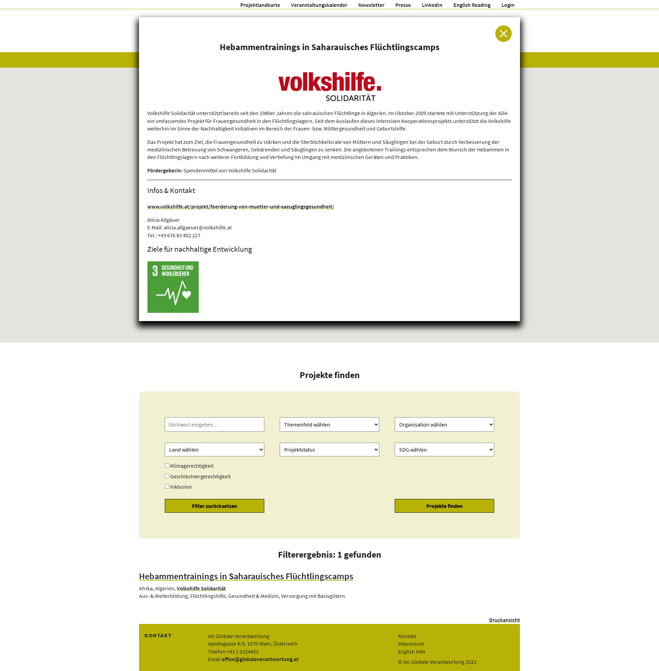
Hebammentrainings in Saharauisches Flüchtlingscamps (246, 576)
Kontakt (407, 636)
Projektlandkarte (260, 4)
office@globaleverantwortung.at (260, 659)
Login (508, 4)
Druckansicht (504, 619)
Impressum (411, 643)
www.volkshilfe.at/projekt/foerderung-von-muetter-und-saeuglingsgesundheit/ (240, 206)
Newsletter (371, 4)
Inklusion (181, 486)
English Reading (471, 4)
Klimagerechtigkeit (191, 465)
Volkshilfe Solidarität (201, 588)
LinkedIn (432, 4)
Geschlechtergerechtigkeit (200, 476)
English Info (411, 651)
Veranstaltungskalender (319, 4)
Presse (403, 4)
